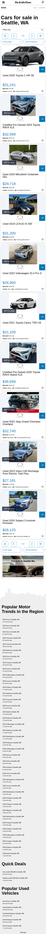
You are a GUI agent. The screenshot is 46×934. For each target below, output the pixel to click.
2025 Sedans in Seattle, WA (12, 694)
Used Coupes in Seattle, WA (12, 927)
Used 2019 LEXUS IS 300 (17, 224)
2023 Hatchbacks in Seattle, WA (13, 738)
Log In (35, 8)
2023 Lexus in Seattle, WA (11, 682)
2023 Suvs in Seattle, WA (11, 633)
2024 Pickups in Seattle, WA (12, 744)
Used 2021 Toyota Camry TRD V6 (22, 322)
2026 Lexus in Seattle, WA (11, 787)
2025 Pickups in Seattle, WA (12, 799)
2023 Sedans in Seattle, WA (12, 731)
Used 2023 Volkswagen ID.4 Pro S (22, 273)
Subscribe (42, 8)
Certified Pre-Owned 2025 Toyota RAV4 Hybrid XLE (21, 373)
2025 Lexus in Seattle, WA (11, 707)
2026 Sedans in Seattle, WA (12, 768)
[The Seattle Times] (23, 2)
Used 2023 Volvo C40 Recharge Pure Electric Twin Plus (21, 472)
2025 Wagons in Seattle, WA (12, 811)
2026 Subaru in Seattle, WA (12, 848)
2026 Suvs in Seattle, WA (11, 658)
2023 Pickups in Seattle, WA (12, 805)
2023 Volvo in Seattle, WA (11, 762)
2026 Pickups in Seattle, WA (12, 830)
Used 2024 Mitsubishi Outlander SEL (21, 175)
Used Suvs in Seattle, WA (11, 902)
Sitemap (23, 932)
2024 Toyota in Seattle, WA (12, 639)
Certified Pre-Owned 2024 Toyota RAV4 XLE (21, 126)
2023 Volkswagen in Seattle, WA (13, 725)
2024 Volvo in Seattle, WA (11, 775)
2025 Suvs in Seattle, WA (11, 621)
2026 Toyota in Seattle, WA (12, 664)
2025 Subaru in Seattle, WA (12, 688)
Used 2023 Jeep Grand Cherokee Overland (21, 422)
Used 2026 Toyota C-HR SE (18, 75)
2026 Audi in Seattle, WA (11, 855)
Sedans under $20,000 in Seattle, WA (15, 879)
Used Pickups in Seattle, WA (12, 921)
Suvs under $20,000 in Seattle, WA (14, 873)
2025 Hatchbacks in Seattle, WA (13, 781)
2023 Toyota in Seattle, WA (12, 701)
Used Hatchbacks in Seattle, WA (13, 915)
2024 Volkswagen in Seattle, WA (13, 750)
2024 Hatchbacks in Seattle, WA (13, 793)
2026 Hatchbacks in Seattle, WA (13, 818)
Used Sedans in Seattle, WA (12, 908)
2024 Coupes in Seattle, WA (12, 824)
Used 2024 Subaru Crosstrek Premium (19, 521)
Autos (3, 7)
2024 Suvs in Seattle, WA (11, 627)
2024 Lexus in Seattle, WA (11, 670)
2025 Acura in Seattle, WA (11, 756)
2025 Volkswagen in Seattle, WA (13, 676)
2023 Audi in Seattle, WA (11, 713)
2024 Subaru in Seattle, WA (12, 719)
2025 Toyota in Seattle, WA (12, 645)
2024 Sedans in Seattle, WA (12, 651)
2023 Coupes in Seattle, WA (12, 842)
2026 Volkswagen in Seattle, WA (13, 836)
